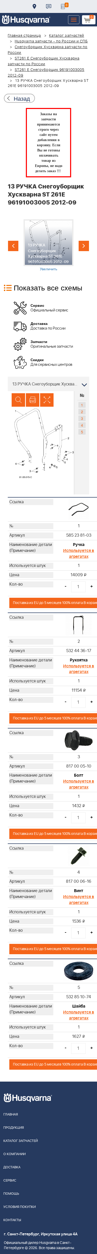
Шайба (78, 1006)
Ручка (79, 545)
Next (84, 246)
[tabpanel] (48, 245)
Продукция (13, 1127)
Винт (78, 891)
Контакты (48, 6)
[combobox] (48, 384)
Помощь (11, 1193)
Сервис (9, 1180)
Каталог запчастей (66, 35)
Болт (78, 775)
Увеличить (48, 268)
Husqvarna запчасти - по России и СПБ (51, 41)
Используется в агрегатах (78, 554)
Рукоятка (79, 660)
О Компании (14, 1154)
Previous (13, 246)
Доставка (34, 6)
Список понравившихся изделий (62, 6)
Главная (10, 1114)
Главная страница (24, 35)
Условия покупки (19, 1207)
